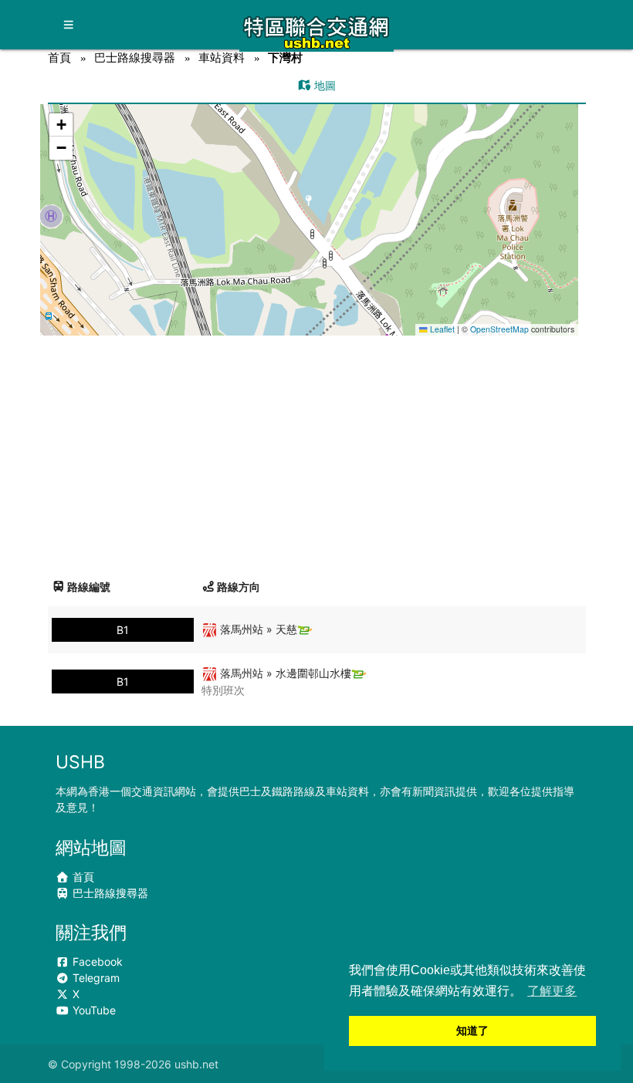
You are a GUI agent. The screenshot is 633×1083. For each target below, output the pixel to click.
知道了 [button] (472, 1030)
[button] (309, 204)
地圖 (323, 85)
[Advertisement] (317, 451)
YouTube (92, 1010)
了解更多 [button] (552, 990)
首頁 (59, 57)
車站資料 (221, 57)
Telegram (94, 977)
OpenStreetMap (499, 329)
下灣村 (285, 57)
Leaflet (441, 329)
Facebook (96, 961)
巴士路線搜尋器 (134, 57)
